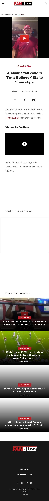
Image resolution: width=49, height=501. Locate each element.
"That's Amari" (12, 117)
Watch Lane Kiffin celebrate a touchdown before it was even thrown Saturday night (24, 355)
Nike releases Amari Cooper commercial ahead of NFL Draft (24, 423)
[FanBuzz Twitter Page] (31, 483)
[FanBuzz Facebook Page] (18, 483)
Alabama (22, 15)
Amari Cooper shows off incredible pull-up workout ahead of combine (24, 323)
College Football (7, 15)
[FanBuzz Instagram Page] (22, 483)
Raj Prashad (18, 91)
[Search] (46, 3)
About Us (24, 469)
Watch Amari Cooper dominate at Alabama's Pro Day (24, 390)
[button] (3, 3)
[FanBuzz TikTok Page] (26, 483)
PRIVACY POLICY (24, 494)
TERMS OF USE (24, 491)
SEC (16, 15)
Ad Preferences (24, 474)
